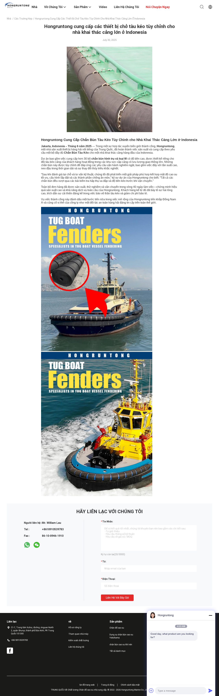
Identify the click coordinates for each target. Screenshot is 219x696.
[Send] (210, 690)
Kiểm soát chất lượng (78, 640)
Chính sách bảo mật (130, 685)
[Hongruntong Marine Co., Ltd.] (17, 5)
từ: (104, 561)
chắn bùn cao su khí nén (121, 644)
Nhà (9, 18)
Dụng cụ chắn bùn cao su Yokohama (121, 636)
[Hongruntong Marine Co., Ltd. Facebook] (10, 651)
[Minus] (210, 615)
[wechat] (37, 545)
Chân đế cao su (117, 628)
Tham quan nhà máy (78, 634)
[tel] (46, 545)
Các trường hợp (23, 18)
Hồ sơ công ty (74, 627)
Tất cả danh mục (117, 651)
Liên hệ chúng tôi (76, 647)
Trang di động (107, 685)
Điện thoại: (108, 579)
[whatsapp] (27, 545)
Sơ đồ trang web (86, 685)
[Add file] (151, 690)
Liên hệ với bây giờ (117, 597)
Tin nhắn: (107, 521)
